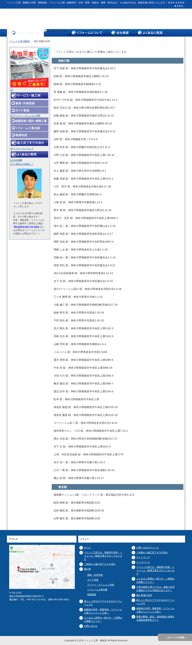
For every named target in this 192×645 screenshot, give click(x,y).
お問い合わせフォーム (147, 547)
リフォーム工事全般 (97, 589)
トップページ (143, 562)
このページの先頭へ (176, 637)
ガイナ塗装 (92, 580)
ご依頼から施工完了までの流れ (100, 564)
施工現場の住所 (144, 595)
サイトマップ (143, 557)
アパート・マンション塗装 (100, 584)
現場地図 (91, 594)
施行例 (87, 569)
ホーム (87, 547)
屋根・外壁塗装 (95, 575)
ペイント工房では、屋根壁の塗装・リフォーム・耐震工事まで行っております (103, 556)
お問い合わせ (91, 626)
